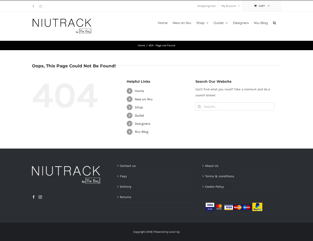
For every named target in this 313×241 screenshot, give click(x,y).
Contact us (128, 166)
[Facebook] (33, 197)
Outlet (139, 115)
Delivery (125, 187)
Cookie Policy (214, 187)
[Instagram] (40, 197)
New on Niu (144, 99)
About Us (211, 166)
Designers (142, 124)
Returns (125, 197)
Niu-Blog (141, 132)
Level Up (174, 231)
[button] (274, 22)
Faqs (123, 176)
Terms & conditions (219, 176)
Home (139, 91)
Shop (139, 107)
